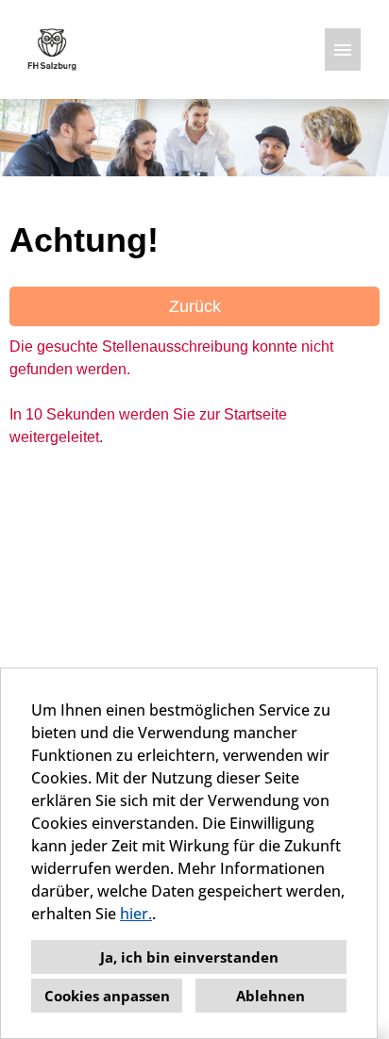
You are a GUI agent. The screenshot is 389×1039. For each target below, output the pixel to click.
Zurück (195, 306)
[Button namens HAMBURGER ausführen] (343, 49)
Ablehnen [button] (270, 995)
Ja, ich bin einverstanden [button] (189, 957)
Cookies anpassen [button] (107, 995)
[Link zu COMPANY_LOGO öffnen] (52, 49)
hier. (136, 913)
